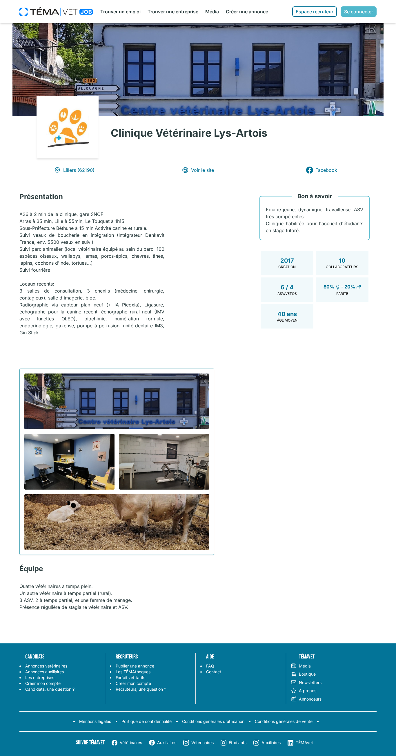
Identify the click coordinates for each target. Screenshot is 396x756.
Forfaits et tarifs (130, 677)
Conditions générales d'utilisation (213, 721)
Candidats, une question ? (50, 689)
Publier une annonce (135, 665)
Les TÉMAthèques (133, 671)
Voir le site (202, 170)
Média (212, 12)
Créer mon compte (43, 683)
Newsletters (310, 682)
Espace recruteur (314, 12)
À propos (307, 690)
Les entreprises (39, 677)
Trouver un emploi (120, 12)
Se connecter (358, 12)
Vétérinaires (131, 742)
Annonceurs (310, 699)
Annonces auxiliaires (44, 671)
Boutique (307, 674)
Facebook (326, 170)
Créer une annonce (247, 12)
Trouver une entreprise (173, 12)
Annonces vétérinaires (46, 665)
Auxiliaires (166, 742)
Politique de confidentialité (146, 721)
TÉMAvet (304, 742)
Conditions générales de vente (284, 721)
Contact (213, 671)
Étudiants (237, 742)
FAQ (210, 665)
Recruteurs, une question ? (141, 689)
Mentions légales (95, 721)
